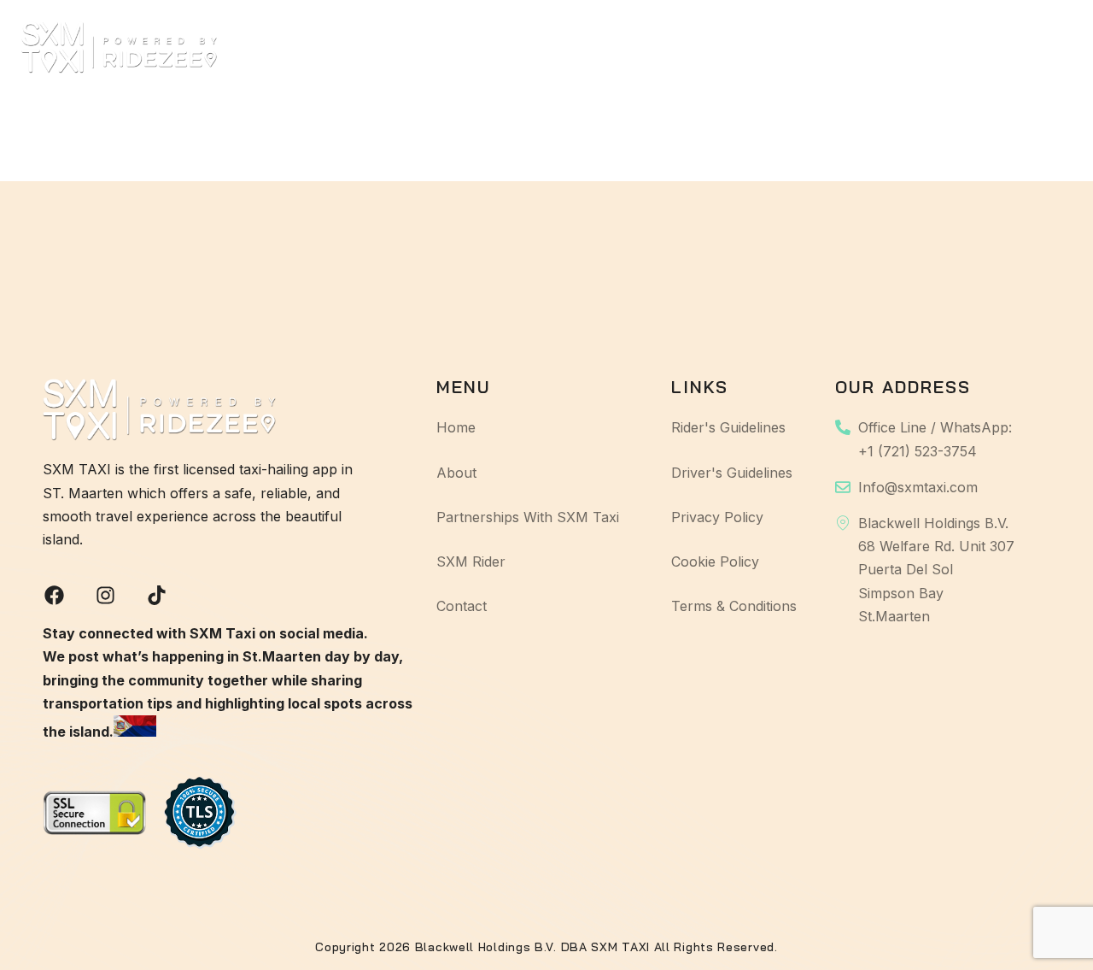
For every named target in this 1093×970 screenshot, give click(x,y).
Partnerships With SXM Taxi (570, 47)
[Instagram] (105, 595)
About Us (394, 47)
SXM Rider (748, 47)
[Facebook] (54, 595)
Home (304, 47)
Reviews (851, 47)
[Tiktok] (157, 595)
